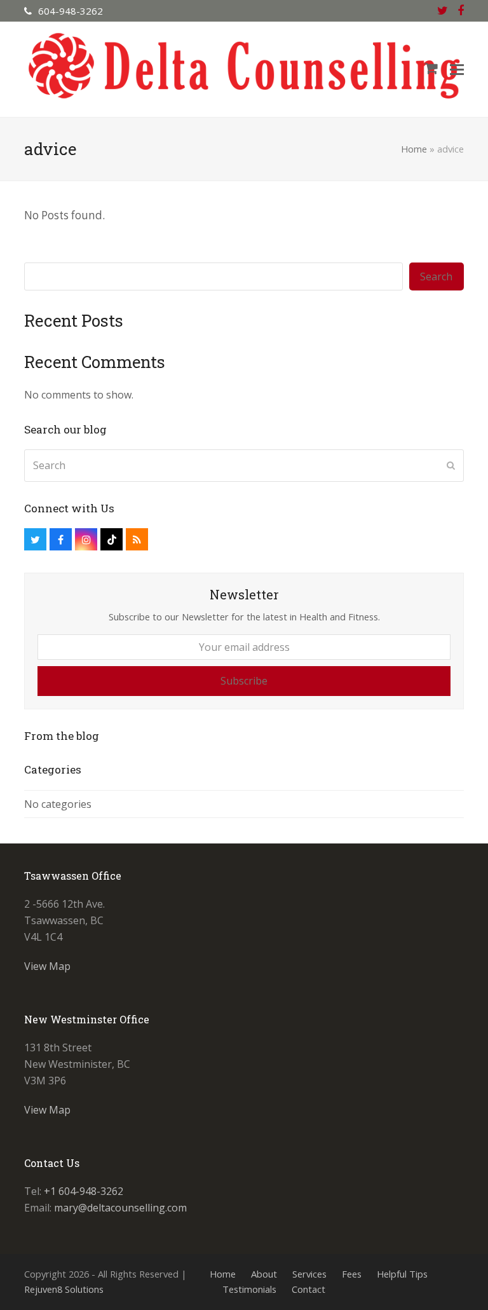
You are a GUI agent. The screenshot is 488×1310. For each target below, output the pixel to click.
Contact (308, 1289)
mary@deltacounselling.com (120, 1208)
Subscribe (244, 681)
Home (414, 148)
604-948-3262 (70, 10)
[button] (457, 69)
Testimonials (249, 1289)
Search (436, 276)
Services (309, 1273)
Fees (352, 1273)
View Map (47, 966)
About (264, 1273)
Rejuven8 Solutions (64, 1289)
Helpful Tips (402, 1273)
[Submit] (451, 465)
